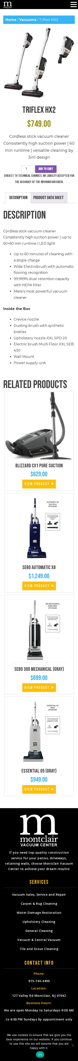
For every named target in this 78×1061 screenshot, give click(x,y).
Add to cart (46, 169)
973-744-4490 (39, 981)
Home (10, 20)
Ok (40, 1054)
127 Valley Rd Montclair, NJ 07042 (39, 996)
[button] (73, 5)
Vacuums (27, 20)
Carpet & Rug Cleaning (39, 903)
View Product (37, 484)
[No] (72, 1045)
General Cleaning (39, 931)
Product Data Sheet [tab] (48, 197)
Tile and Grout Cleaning (39, 949)
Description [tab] (18, 197)
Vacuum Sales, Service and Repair (39, 894)
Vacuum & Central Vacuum (39, 940)
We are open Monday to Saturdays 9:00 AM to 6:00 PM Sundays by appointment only (39, 1014)
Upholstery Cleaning (39, 922)
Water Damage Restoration (39, 913)
